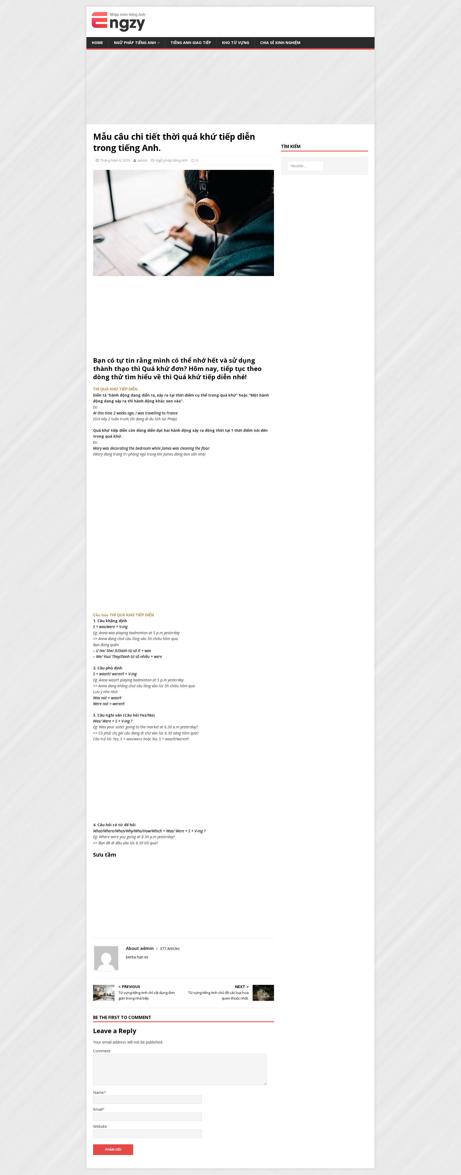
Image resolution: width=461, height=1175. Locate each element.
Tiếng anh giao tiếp (190, 42)
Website (100, 1126)
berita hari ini (137, 957)
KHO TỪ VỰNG (235, 42)
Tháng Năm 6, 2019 (115, 160)
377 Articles (170, 948)
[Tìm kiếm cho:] (305, 166)
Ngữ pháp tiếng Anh (135, 42)
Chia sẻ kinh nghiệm (280, 42)
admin (142, 160)
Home (97, 42)
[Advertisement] (230, 87)
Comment (101, 1050)
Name (98, 1092)
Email (97, 1109)
